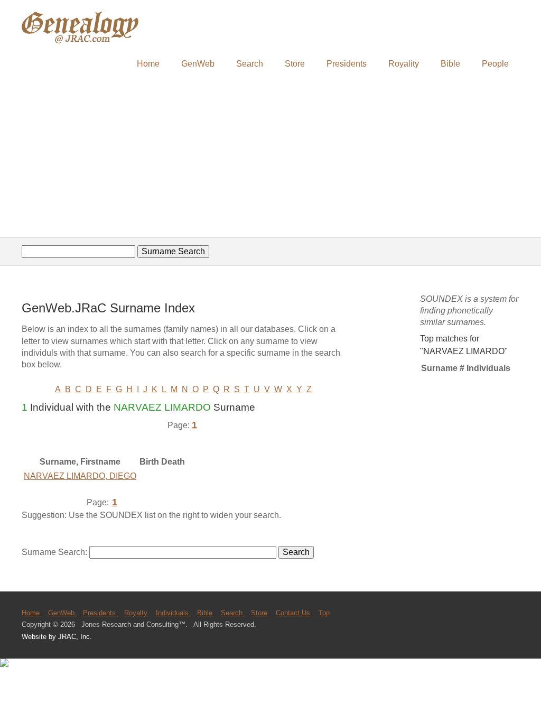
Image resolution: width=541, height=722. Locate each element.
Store (295, 63)
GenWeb (197, 63)
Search (249, 63)
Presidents (347, 63)
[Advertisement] (270, 157)
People (495, 63)
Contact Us (294, 613)
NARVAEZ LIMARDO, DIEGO (80, 475)
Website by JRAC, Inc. (57, 637)
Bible (450, 63)
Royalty (137, 613)
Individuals (173, 613)
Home (148, 63)
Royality (403, 63)
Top (324, 613)
